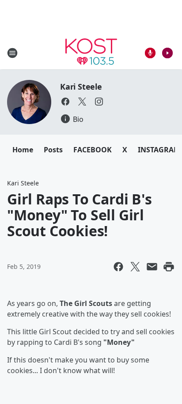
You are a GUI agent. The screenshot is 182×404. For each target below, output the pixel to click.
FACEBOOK (92, 150)
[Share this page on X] (135, 267)
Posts (53, 150)
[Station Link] (91, 52)
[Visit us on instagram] (99, 101)
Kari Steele (81, 86)
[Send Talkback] (150, 53)
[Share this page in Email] (152, 267)
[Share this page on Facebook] (118, 267)
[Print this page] (169, 267)
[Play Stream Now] (167, 53)
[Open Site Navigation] (12, 53)
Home (22, 150)
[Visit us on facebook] (65, 101)
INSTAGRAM (159, 150)
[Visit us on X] (82, 101)
